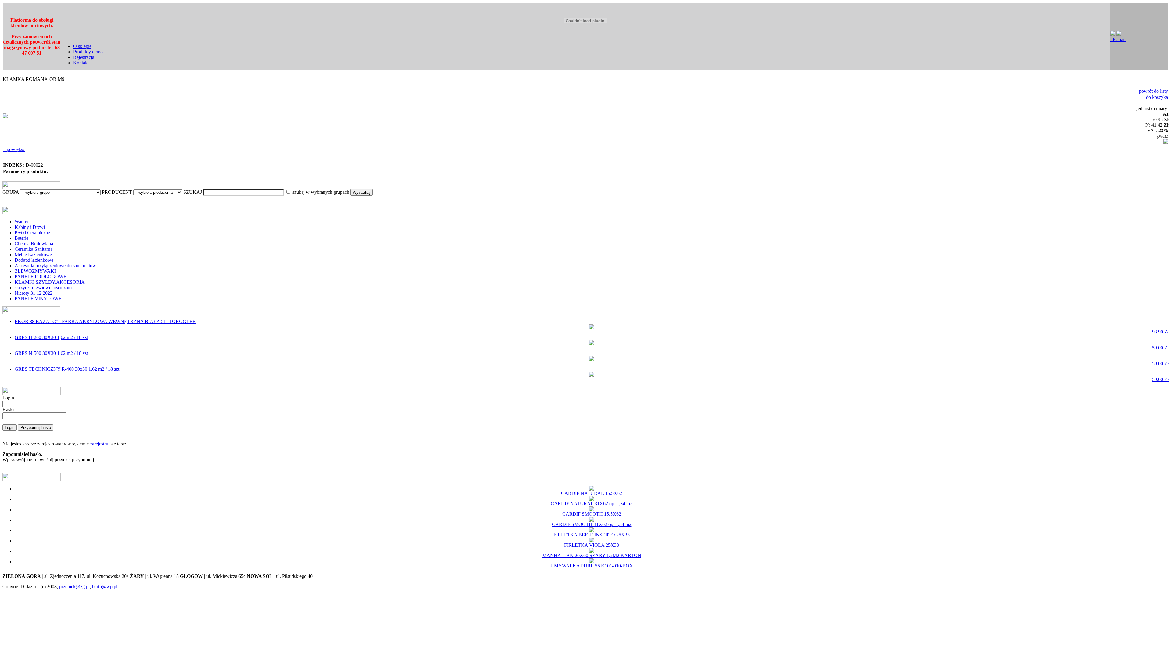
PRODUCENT (117, 192)
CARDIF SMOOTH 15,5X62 (591, 514)
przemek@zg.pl (74, 586)
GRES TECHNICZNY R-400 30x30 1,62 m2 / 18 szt (592, 374)
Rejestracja (83, 57)
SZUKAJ (192, 192)
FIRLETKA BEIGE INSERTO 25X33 (591, 534)
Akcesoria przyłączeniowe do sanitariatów (55, 265)
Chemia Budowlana (34, 243)
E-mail (1118, 39)
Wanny (21, 221)
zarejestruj (99, 443)
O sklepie (82, 46)
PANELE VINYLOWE (38, 298)
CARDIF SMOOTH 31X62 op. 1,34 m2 (592, 524)
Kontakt (81, 62)
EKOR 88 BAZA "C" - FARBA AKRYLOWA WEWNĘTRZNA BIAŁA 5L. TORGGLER (592, 326)
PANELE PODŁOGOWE (40, 276)
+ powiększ (14, 149)
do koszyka (1156, 97)
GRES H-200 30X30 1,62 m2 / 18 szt (592, 342)
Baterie (21, 238)
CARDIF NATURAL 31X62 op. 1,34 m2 (591, 503)
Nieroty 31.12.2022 (33, 293)
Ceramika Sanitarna (33, 249)
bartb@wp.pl (104, 586)
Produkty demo (88, 51)
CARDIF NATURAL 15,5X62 (591, 493)
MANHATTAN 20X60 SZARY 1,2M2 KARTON (591, 555)
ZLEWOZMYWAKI (35, 271)
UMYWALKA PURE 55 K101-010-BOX (591, 565)
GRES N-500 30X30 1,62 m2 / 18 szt (592, 358)
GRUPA (10, 192)
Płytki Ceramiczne (32, 232)
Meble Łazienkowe (33, 254)
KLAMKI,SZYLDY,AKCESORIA (50, 282)
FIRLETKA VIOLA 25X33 (591, 545)
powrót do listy (1153, 91)
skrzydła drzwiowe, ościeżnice (44, 287)
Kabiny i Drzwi (30, 227)
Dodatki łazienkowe (34, 260)
